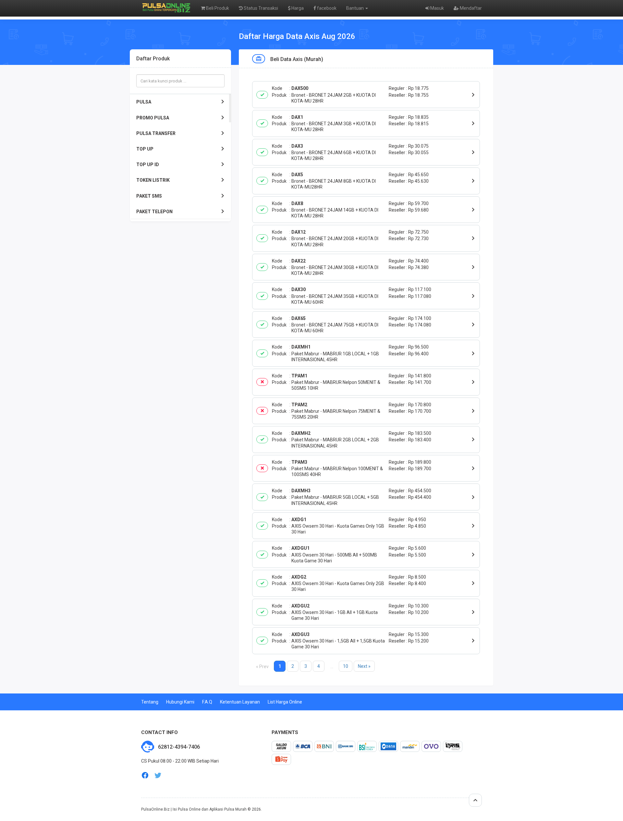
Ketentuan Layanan (240, 702)
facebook (326, 8)
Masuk (436, 8)
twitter (158, 775)
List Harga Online (285, 702)
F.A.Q (207, 702)
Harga (297, 8)
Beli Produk (217, 8)
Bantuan (355, 8)
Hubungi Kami (180, 702)
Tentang (149, 702)
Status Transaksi (260, 8)
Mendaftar (470, 8)
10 (345, 666)
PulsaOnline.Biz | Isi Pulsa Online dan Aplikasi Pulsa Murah (194, 809)
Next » (364, 666)
